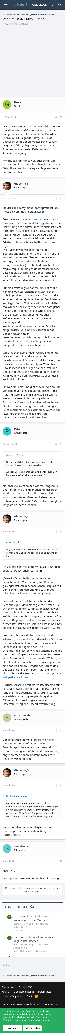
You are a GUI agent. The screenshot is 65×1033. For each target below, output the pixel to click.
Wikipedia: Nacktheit (15, 677)
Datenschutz (44, 991)
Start (29, 996)
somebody (21, 846)
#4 (61, 531)
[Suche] (59, 4)
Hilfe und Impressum (13, 996)
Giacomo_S (21, 183)
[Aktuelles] (52, 4)
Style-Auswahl (9, 987)
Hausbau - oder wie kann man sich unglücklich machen (34, 939)
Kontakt (5, 991)
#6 (61, 785)
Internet (17, 930)
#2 (61, 198)
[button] (6, 4)
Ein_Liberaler (23, 715)
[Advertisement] (32, 60)
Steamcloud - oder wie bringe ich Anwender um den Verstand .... (33, 918)
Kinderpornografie (34, 219)
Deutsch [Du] (25, 987)
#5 (61, 730)
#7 (61, 861)
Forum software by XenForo (29, 1004)
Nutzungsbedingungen (23, 991)
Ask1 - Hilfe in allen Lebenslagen (30, 951)
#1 (61, 117)
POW (17, 429)
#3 (61, 444)
